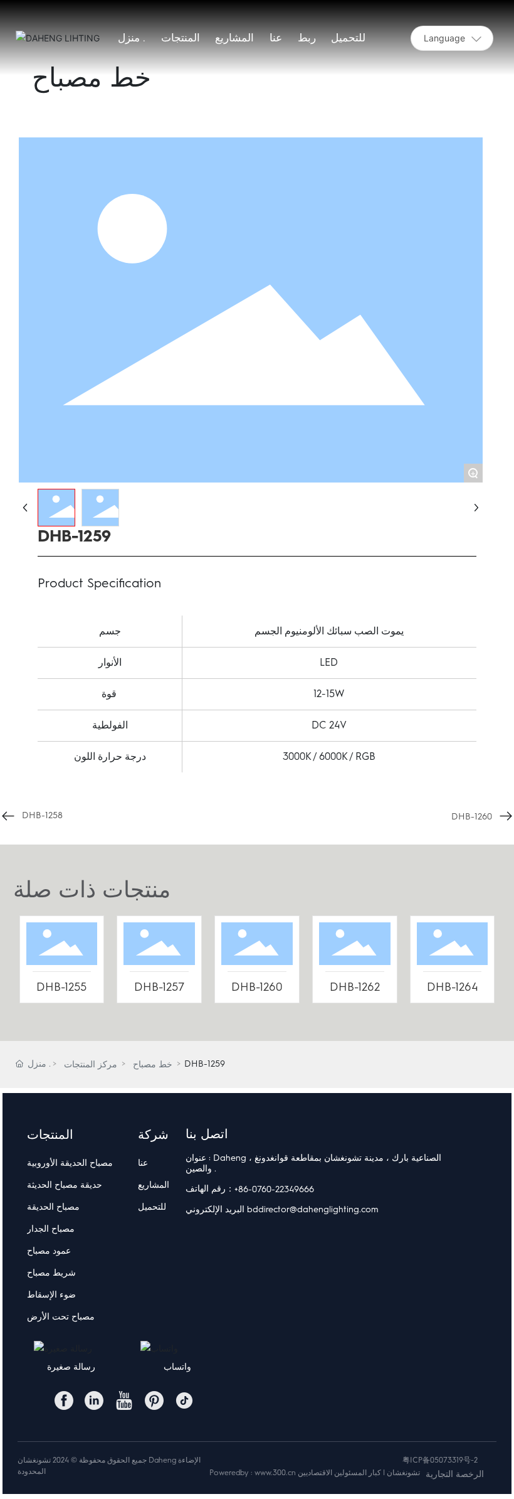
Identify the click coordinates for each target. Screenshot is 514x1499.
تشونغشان (403, 1472)
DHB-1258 (42, 815)
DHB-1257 (159, 987)
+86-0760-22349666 (274, 1189)
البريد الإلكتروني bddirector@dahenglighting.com (282, 1209)
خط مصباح (152, 1064)
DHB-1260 (471, 816)
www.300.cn (275, 1472)
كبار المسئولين (357, 1472)
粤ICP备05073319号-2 (440, 1460)
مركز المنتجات (90, 1064)
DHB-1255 (61, 987)
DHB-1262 (355, 987)
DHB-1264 (452, 987)
